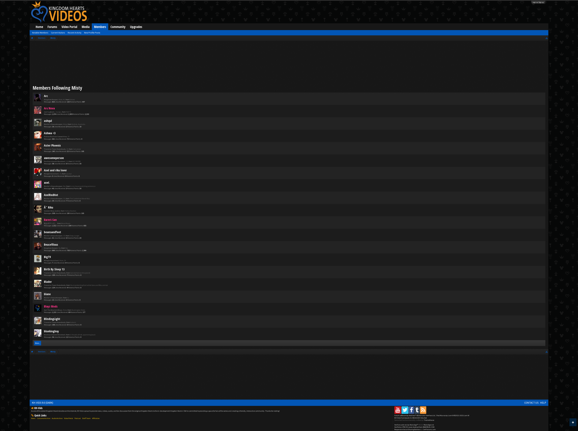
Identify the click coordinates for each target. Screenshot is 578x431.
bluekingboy (51, 331)
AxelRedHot (51, 195)
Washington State (78, 310)
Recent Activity (74, 32)
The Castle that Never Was (80, 198)
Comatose (77, 149)
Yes (66, 248)
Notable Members (40, 32)
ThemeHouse (429, 420)
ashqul (48, 121)
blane (47, 294)
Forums (52, 27)
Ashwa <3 (49, 133)
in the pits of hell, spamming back (82, 335)
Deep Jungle (74, 236)
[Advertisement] (289, 63)
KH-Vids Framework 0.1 (410, 418)
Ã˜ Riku (48, 207)
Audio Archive (57, 418)
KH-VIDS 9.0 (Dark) (42, 402)
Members (100, 27)
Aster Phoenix (52, 145)
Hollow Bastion (70, 211)
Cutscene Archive (43, 418)
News (33, 418)
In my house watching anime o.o (82, 186)
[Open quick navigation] (547, 38)
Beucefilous (51, 245)
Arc (46, 96)
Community (118, 27)
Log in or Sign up (538, 2)
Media (86, 27)
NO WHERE (77, 161)
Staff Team (86, 418)
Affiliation (96, 418)
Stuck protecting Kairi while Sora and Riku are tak (89, 285)
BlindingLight (52, 319)
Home (39, 27)
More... (37, 343)
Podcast (78, 418)
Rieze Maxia (65, 223)
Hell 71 (68, 112)
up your (69, 174)
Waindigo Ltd (429, 425)
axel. (47, 183)
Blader (48, 282)
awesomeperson (54, 158)
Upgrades (136, 27)
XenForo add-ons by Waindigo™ (406, 425)
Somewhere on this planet (80, 273)
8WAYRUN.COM (428, 427)
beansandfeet (52, 232)
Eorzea (72, 99)
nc (68, 298)
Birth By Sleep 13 (54, 269)
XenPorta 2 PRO (400, 427)
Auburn (73, 322)
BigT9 (47, 257)
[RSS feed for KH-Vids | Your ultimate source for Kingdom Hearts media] (423, 410)
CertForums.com (429, 429)
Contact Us (531, 402)
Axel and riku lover (55, 170)
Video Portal (69, 27)
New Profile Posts (92, 32)
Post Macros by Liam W (453, 415)
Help (543, 402)
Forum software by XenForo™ (414, 415)
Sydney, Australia (78, 124)
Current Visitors (58, 32)
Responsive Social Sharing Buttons (407, 429)
